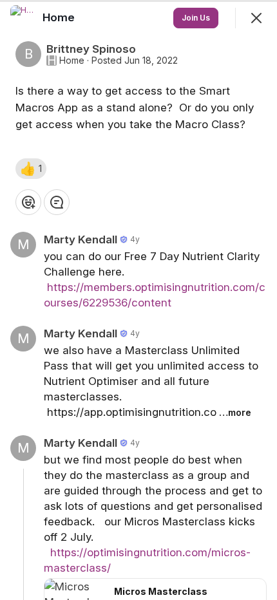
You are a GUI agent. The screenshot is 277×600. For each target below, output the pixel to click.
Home (71, 60)
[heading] (60, 17)
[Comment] (57, 202)
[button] (30, 168)
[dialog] (138, 300)
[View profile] (23, 18)
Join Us (196, 18)
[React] (28, 202)
